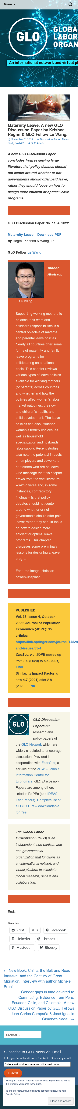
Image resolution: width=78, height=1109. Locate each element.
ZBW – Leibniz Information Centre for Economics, (37, 774)
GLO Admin (37, 143)
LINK (31, 685)
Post (10, 143)
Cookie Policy (13, 1094)
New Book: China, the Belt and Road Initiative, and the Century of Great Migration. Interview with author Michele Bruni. (37, 978)
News (65, 139)
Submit (13, 1073)
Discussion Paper (50, 139)
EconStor (48, 762)
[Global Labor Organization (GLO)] (39, 43)
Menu (8, 4)
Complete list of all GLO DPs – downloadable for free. (38, 805)
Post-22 (19, 143)
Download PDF (49, 234)
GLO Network (31, 744)
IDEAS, (52, 793)
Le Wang (34, 252)
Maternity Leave (21, 234)
